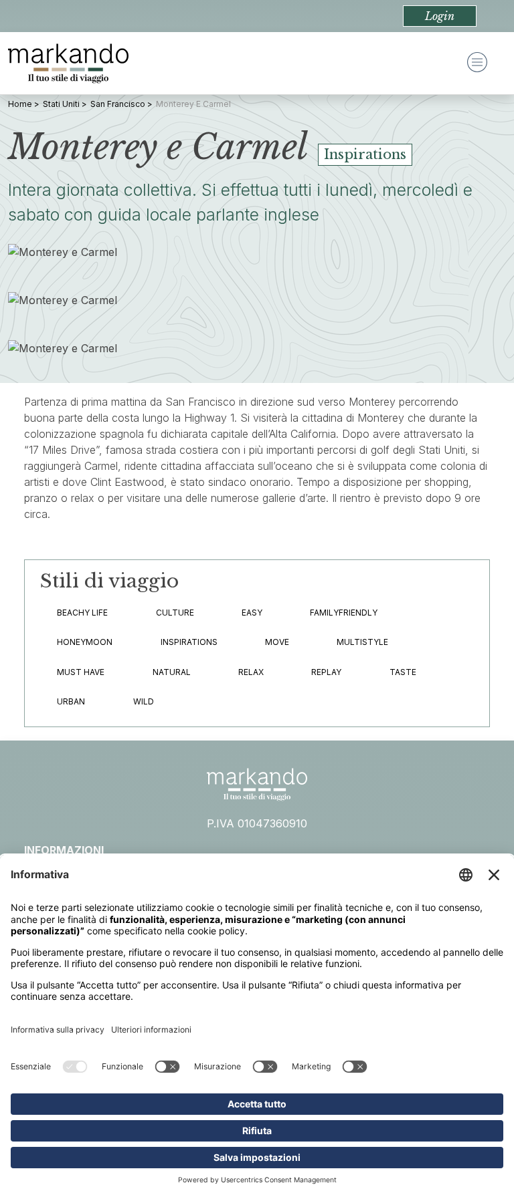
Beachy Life (82, 613)
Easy (252, 613)
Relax (251, 672)
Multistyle (362, 642)
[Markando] (68, 63)
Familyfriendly (343, 613)
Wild (143, 701)
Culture (175, 613)
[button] (440, 16)
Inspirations (189, 642)
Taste (403, 672)
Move (277, 642)
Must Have (80, 672)
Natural (172, 672)
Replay (326, 672)
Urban (71, 701)
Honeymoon (84, 642)
